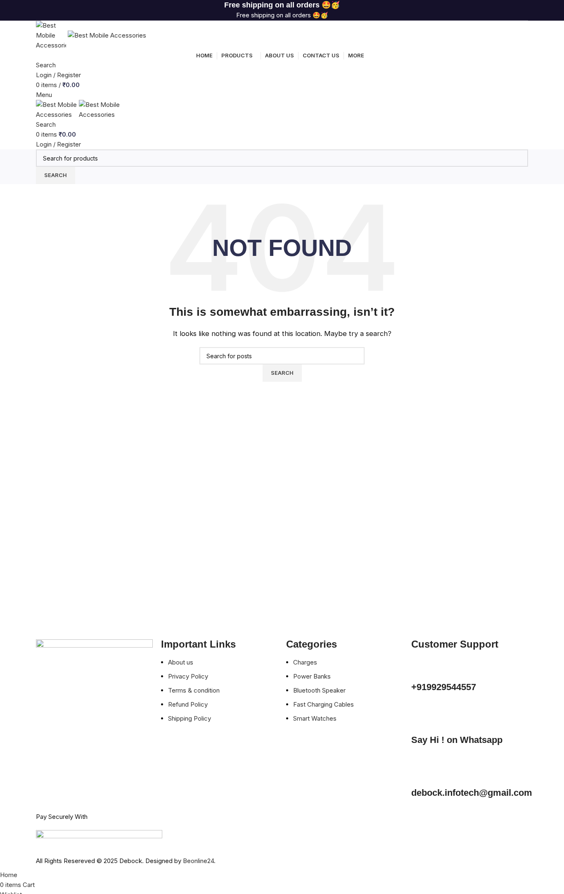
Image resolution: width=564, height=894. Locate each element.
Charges (306, 662)
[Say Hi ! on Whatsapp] (421, 720)
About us (181, 662)
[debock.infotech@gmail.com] (421, 773)
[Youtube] (91, 762)
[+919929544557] (421, 667)
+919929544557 (443, 687)
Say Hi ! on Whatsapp (456, 740)
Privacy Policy (189, 676)
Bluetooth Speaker (319, 690)
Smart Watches (315, 718)
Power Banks (312, 676)
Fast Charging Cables (323, 704)
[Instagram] (68, 762)
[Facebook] (46, 762)
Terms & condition (194, 690)
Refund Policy (188, 704)
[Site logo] (52, 35)
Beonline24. (199, 861)
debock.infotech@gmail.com (471, 793)
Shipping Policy (190, 718)
